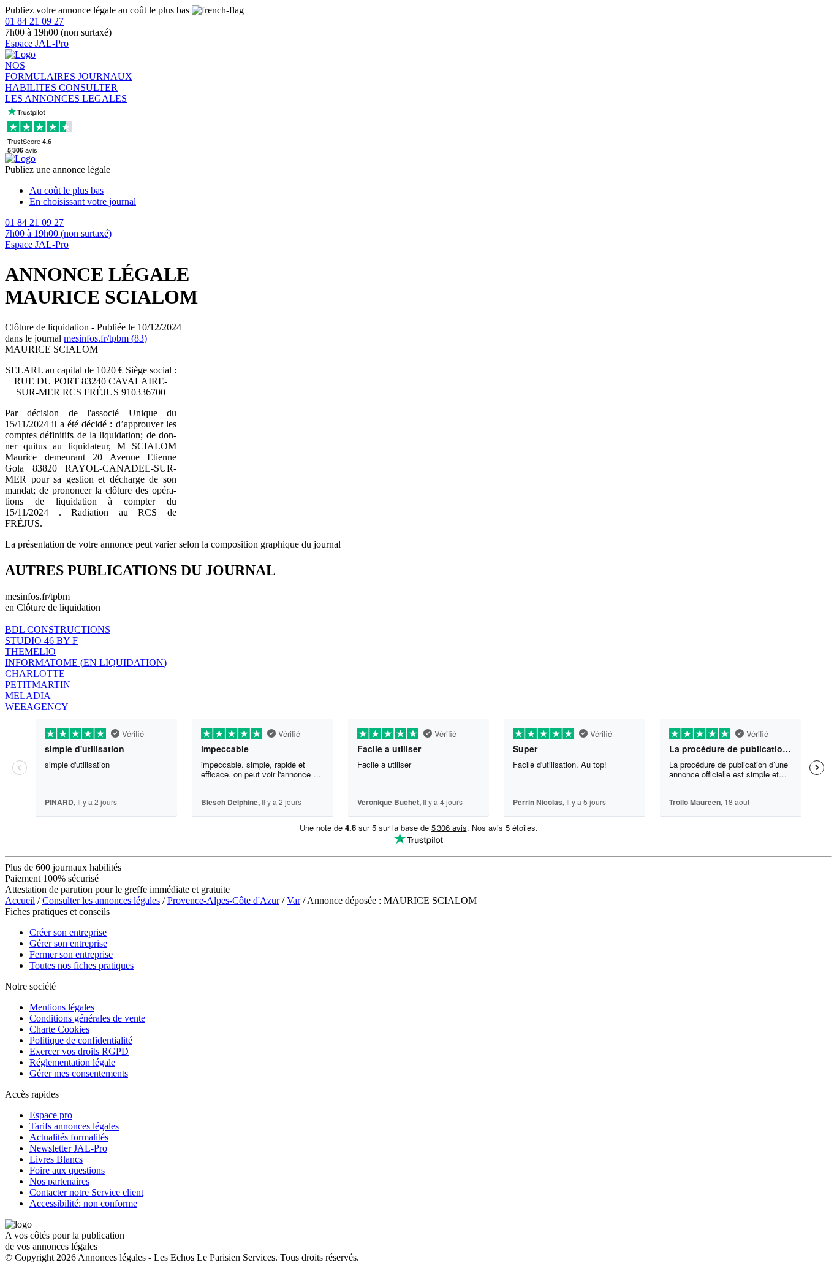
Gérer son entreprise (68, 943)
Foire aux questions (67, 1170)
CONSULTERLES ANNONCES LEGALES (66, 93)
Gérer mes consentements (78, 1073)
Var (293, 900)
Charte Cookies (59, 1029)
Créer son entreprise (68, 932)
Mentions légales (61, 1007)
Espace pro (50, 1115)
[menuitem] (430, 190)
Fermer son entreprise (71, 954)
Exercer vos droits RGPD (79, 1051)
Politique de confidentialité (80, 1040)
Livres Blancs (56, 1159)
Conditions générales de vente (87, 1018)
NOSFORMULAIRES (41, 71)
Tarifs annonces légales (74, 1126)
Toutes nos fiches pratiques (81, 965)
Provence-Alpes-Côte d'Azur (223, 900)
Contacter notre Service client (86, 1192)
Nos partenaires (59, 1181)
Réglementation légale (72, 1062)
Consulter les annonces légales (101, 900)
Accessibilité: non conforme (83, 1203)
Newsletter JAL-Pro (68, 1148)
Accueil (20, 900)
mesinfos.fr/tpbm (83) (105, 338)
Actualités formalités (68, 1137)
